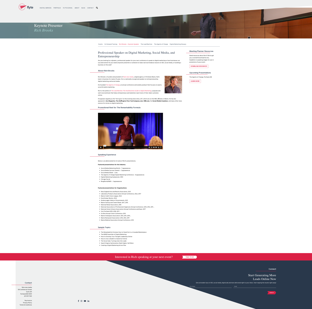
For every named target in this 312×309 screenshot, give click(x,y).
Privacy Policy (27, 303)
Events (100, 44)
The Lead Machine (146, 44)
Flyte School (67, 8)
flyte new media (128, 77)
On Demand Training (110, 44)
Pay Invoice (28, 301)
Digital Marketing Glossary (178, 44)
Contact (90, 8)
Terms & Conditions (26, 305)
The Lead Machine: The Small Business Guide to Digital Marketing (131, 91)
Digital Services (45, 8)
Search (97, 7)
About (77, 8)
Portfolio (57, 8)
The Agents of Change (161, 44)
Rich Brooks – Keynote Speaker (129, 44)
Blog (83, 8)
